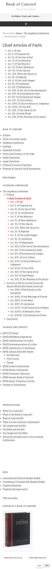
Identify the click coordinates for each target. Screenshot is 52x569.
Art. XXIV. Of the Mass (21, 300)
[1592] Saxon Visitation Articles (19, 381)
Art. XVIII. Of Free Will (19, 106)
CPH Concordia (10, 498)
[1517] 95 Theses (10, 333)
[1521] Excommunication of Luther (20, 344)
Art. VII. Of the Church (19, 70)
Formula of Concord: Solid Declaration (22, 168)
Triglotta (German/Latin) (15, 489)
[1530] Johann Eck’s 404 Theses (18, 351)
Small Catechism (11, 157)
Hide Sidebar (9, 177)
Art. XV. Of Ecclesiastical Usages (24, 97)
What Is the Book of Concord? (17, 414)
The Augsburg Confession (15, 191)
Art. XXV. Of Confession (22, 304)
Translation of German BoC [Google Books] (24, 481)
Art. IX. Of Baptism (17, 77)
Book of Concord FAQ (13, 418)
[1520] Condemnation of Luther (18, 340)
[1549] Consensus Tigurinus (16, 373)
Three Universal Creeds (14, 139)
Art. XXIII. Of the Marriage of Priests (28, 296)
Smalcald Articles (12, 150)
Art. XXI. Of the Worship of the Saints (27, 116)
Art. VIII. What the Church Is (22, 73)
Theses (10, 362)
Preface (6, 135)
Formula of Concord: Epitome (17, 165)
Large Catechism (11, 161)
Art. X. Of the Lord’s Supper (21, 80)
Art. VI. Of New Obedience (21, 67)
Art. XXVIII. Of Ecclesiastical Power (28, 315)
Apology (7, 146)
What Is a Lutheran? (13, 410)
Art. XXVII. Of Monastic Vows (25, 311)
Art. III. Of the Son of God (20, 57)
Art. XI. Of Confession (18, 83)
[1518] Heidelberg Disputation (17, 336)
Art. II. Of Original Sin (19, 54)
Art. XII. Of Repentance (19, 87)
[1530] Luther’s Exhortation (16, 366)
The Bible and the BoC (14, 429)
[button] (43, 565)
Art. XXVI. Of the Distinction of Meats (29, 307)
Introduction (12, 355)
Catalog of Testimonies (14, 384)
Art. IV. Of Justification (19, 60)
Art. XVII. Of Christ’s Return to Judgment (28, 103)
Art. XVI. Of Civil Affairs (20, 100)
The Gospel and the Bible (15, 433)
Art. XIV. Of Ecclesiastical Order (24, 93)
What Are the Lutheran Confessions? (21, 422)
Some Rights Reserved (37, 558)
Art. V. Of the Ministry (19, 63)
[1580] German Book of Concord (18, 377)
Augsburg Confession (13, 142)
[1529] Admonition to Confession (19, 348)
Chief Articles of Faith (20, 198)
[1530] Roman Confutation (15, 369)
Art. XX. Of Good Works (19, 113)
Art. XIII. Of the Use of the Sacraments (27, 90)
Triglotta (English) (12, 485)
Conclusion (12, 318)
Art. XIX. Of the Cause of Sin (22, 110)
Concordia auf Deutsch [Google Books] (21, 478)
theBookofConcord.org (13, 558)
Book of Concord (21, 4)
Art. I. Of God (14, 50)
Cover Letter (12, 358)
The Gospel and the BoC (14, 425)
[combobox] (26, 9)
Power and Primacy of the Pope (18, 153)
